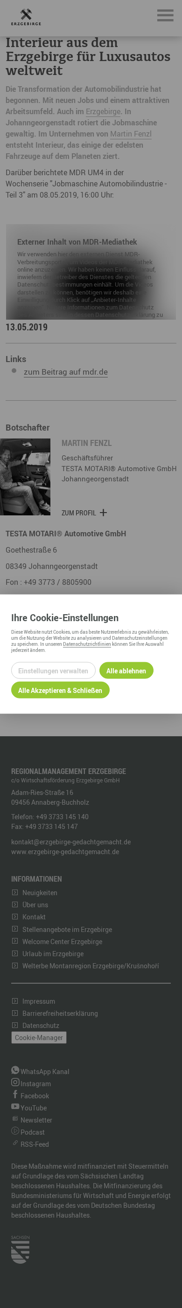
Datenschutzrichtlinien (87, 644)
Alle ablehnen (126, 670)
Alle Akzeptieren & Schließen (60, 689)
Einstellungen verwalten (53, 670)
